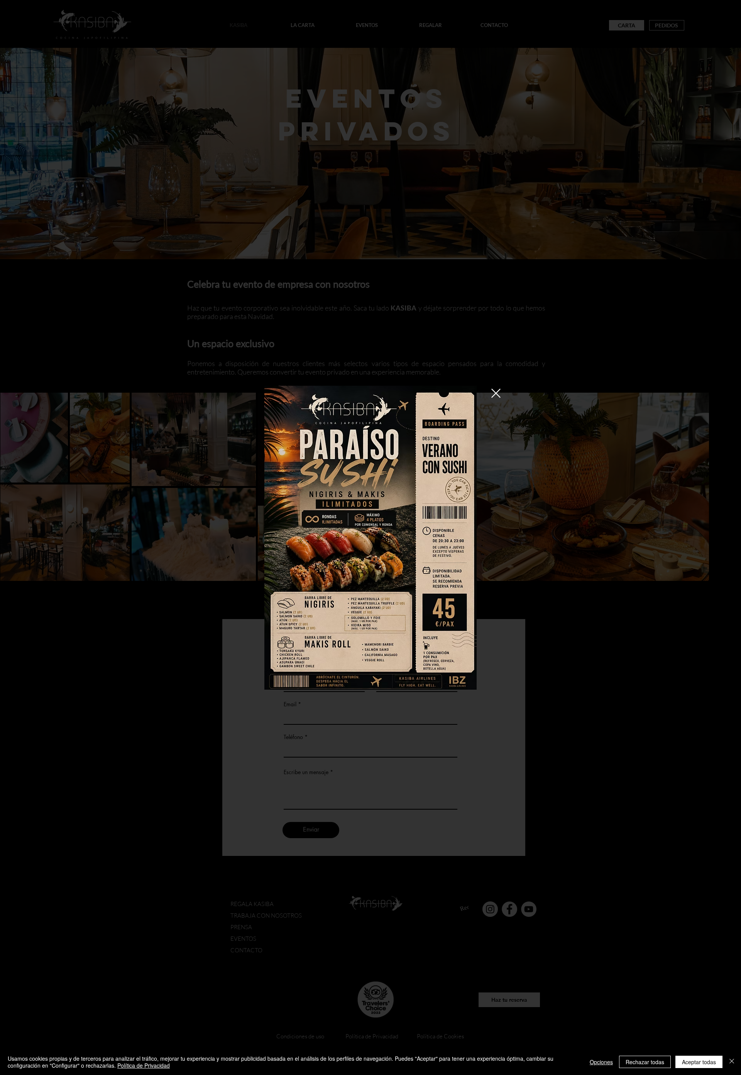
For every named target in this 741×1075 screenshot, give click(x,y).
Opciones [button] (601, 1062)
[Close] (731, 1062)
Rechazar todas (645, 1062)
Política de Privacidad (143, 1065)
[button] (496, 393)
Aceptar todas (699, 1062)
